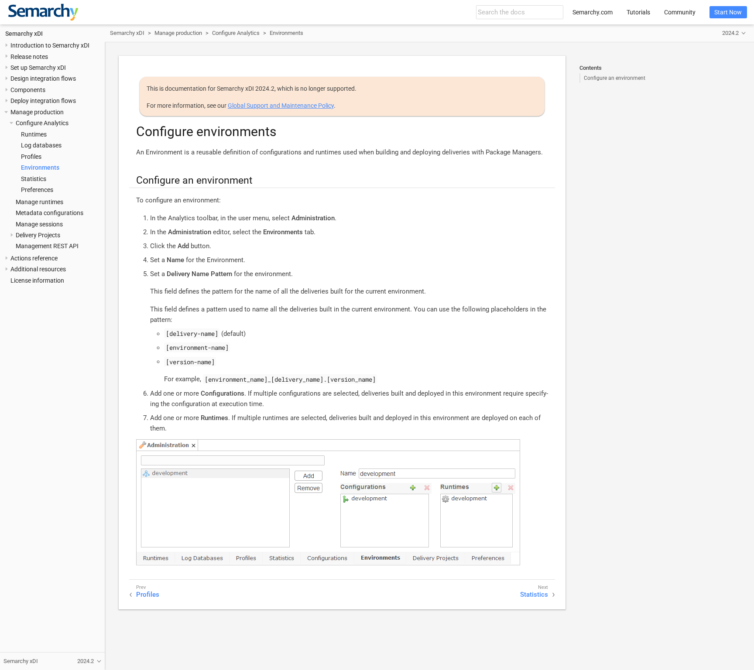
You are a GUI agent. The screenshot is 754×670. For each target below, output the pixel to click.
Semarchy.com (592, 12)
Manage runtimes (39, 201)
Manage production (37, 111)
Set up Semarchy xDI (38, 67)
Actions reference (34, 258)
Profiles (31, 156)
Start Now (728, 12)
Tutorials (638, 12)
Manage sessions (39, 223)
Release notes (29, 56)
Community (680, 12)
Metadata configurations (49, 212)
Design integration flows (43, 78)
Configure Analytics (42, 123)
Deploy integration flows (43, 100)
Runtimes (34, 133)
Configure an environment (614, 78)
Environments (40, 167)
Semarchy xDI (24, 33)
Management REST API (47, 246)
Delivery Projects (38, 235)
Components (27, 89)
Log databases (41, 145)
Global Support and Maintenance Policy (281, 105)
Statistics (33, 178)
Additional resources (38, 269)
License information (37, 280)
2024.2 (730, 33)
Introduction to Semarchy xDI (49, 45)
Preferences (37, 189)
